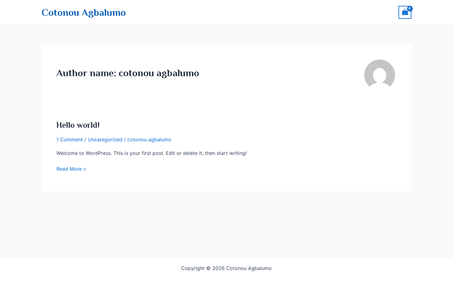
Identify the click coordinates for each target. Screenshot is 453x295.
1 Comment (69, 139)
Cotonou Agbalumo (84, 12)
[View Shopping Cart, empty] (404, 12)
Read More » (71, 168)
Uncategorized (105, 139)
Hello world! (78, 125)
